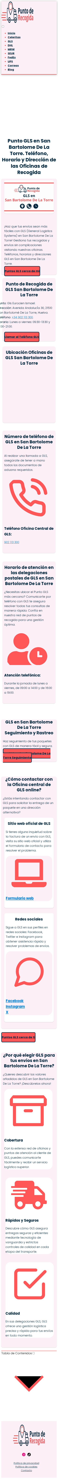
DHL (10, 45)
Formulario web (20, 898)
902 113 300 (11, 542)
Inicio (11, 33)
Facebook (15, 1000)
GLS (10, 41)
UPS (10, 61)
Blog (11, 69)
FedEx (12, 57)
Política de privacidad (26, 1463)
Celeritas (14, 37)
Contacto (26, 1470)
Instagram (15, 1006)
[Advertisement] (29, 105)
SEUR (11, 53)
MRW (11, 49)
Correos (13, 65)
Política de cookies (26, 1466)
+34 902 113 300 (22, 317)
